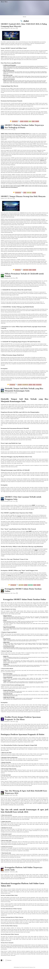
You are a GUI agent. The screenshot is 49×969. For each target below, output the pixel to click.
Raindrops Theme (32, 967)
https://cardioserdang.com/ (20, 874)
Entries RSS (21, 967)
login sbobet (34, 763)
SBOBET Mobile (4, 56)
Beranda (24, 16)
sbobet (33, 310)
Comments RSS (26, 967)
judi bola (12, 515)
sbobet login (20, 797)
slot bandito (10, 848)
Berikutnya (9, 960)
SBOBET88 (42, 160)
